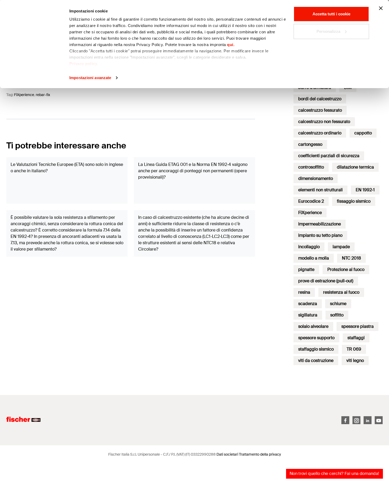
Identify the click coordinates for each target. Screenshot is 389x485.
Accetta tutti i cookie (331, 14)
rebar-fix (43, 94)
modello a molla (313, 258)
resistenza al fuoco (341, 292)
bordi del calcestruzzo (319, 99)
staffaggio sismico (316, 349)
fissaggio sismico (353, 201)
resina (304, 292)
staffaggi (356, 338)
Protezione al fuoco (345, 269)
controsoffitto (311, 167)
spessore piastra (357, 326)
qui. (230, 44)
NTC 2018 (351, 258)
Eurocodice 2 (311, 201)
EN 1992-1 (365, 190)
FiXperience (24, 94)
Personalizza (328, 31)
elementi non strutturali (320, 190)
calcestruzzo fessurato (320, 110)
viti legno (355, 360)
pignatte (306, 269)
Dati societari (227, 454)
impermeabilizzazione (319, 224)
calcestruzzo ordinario (319, 133)
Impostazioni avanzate (90, 77)
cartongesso (310, 144)
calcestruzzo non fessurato (324, 121)
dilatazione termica (355, 167)
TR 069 (354, 349)
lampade (341, 247)
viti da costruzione (315, 360)
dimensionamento (315, 178)
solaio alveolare (313, 326)
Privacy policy (83, 63)
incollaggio (309, 247)
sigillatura (307, 315)
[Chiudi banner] (381, 8)
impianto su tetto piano (320, 235)
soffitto (336, 315)
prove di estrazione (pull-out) (325, 281)
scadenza (307, 303)
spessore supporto (316, 338)
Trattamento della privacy (260, 454)
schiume (338, 303)
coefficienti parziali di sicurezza (328, 155)
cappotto (363, 133)
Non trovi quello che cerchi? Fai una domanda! (334, 473)
